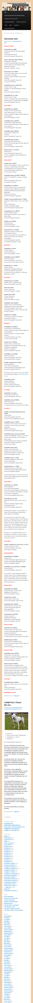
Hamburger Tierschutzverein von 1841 (13, 709)
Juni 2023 (6, 975)
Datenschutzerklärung (9, 28)
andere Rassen (8, 844)
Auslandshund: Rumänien (10, 880)
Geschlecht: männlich (9, 863)
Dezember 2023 (8, 969)
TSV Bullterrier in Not (9, 906)
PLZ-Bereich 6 (7, 856)
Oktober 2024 (7, 952)
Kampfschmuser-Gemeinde (11, 898)
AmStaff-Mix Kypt (8, 823)
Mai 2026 (6, 921)
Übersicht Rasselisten (9, 22)
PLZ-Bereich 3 (7, 851)
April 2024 (6, 962)
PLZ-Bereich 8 (7, 860)
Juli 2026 (6, 918)
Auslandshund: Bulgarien (10, 875)
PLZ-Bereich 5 (7, 855)
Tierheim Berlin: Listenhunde (11, 905)
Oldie (5, 841)
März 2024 (6, 963)
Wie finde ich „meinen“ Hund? (11, 18)
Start (6, 12)
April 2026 (6, 923)
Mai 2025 (6, 940)
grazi (5, 42)
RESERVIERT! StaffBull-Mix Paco (12, 825)
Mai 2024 (6, 960)
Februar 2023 (7, 982)
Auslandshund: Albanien (10, 890)
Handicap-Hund (8, 838)
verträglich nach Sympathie (11, 873)
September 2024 (8, 953)
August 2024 (7, 955)
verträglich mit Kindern (10, 867)
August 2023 (7, 972)
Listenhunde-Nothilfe (9, 900)
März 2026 (6, 924)
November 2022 (8, 987)
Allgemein (6, 889)
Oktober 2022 (7, 989)
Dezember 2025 (8, 929)
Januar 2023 (7, 984)
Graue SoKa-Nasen (9, 896)
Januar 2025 (7, 946)
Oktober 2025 (7, 931)
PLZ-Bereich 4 (7, 853)
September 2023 (8, 970)
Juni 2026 (6, 919)
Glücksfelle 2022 (11, 39)
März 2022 (6, 999)
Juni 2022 (6, 996)
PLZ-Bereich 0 (7, 846)
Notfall (5, 836)
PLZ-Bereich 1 (7, 848)
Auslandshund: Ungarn (10, 885)
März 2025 (6, 943)
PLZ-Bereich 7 (7, 858)
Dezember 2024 (8, 948)
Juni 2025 (6, 938)
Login (10, 25)
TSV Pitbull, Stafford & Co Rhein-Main (13, 910)
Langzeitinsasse (8, 839)
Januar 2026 (7, 928)
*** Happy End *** (16, 695)
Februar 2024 (7, 965)
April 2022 (6, 997)
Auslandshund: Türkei (9, 884)
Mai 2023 (6, 977)
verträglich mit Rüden (9, 870)
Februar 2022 (7, 1001)
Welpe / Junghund (8, 843)
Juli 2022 (6, 994)
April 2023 (6, 979)
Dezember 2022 (8, 986)
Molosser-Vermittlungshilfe (11, 901)
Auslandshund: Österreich (10, 878)
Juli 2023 (6, 974)
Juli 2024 (6, 957)
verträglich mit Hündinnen (10, 868)
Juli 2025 (6, 936)
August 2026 (7, 916)
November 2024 (8, 950)
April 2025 (6, 941)
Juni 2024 (6, 958)
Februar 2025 (7, 945)
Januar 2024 (7, 967)
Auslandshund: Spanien (10, 882)
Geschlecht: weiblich (9, 865)
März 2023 (6, 980)
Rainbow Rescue (8, 903)
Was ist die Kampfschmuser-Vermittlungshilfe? (15, 15)
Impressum (16, 25)
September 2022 (8, 991)
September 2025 (8, 933)
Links (6, 25)
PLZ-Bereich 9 (7, 861)
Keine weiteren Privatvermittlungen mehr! (14, 827)
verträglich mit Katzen (9, 872)
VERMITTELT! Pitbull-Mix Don (11, 830)
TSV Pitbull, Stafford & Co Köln (12, 908)
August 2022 (7, 992)
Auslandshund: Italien (9, 877)
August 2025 (7, 935)
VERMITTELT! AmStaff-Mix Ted (12, 828)
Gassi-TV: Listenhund (21, 22)
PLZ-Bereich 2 (7, 850)
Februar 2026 (7, 926)
